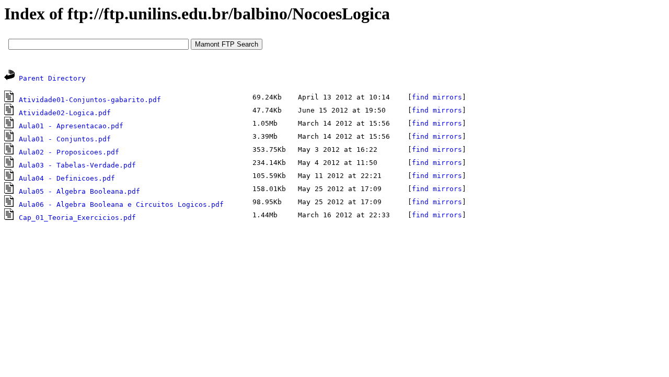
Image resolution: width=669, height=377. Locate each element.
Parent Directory (52, 78)
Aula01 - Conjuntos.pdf (65, 139)
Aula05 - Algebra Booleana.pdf (79, 191)
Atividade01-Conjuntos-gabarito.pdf (90, 100)
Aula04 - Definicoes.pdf (67, 178)
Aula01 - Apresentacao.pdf (71, 126)
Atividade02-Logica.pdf (65, 113)
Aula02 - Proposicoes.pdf (69, 152)
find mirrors (437, 97)
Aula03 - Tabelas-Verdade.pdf (77, 165)
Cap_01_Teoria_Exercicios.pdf (77, 217)
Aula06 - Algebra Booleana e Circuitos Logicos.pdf (121, 204)
